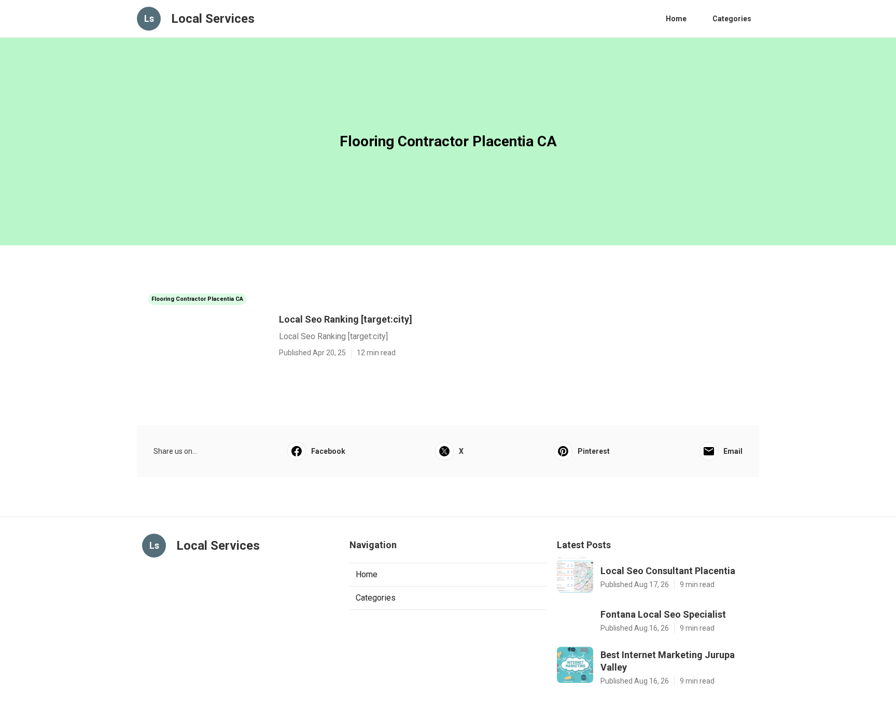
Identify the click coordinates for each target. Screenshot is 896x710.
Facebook (328, 451)
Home (676, 19)
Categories (731, 19)
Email (733, 451)
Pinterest (594, 451)
